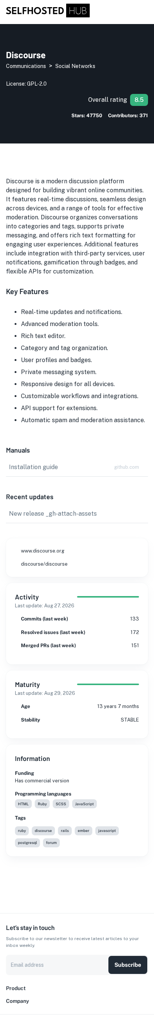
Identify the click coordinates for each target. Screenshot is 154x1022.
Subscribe (127, 965)
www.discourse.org (42, 551)
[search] (136, 11)
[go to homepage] (48, 15)
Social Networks (75, 66)
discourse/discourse (44, 564)
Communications (26, 66)
